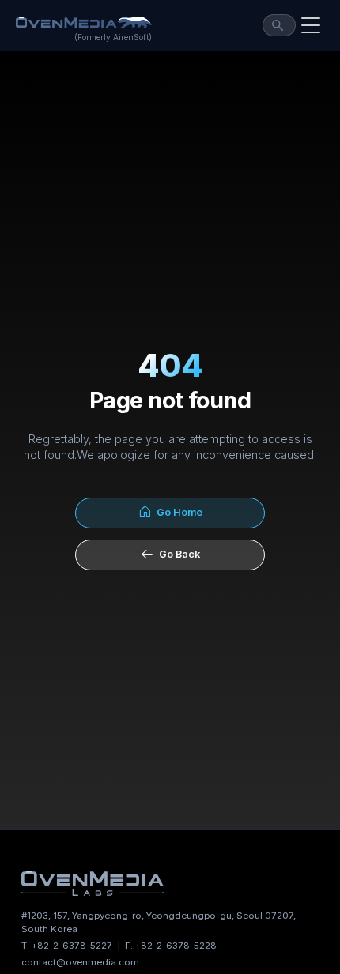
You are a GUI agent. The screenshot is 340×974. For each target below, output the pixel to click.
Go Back (177, 554)
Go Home (177, 512)
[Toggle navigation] (310, 25)
